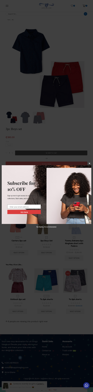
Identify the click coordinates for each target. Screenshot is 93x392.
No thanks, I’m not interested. (46, 227)
